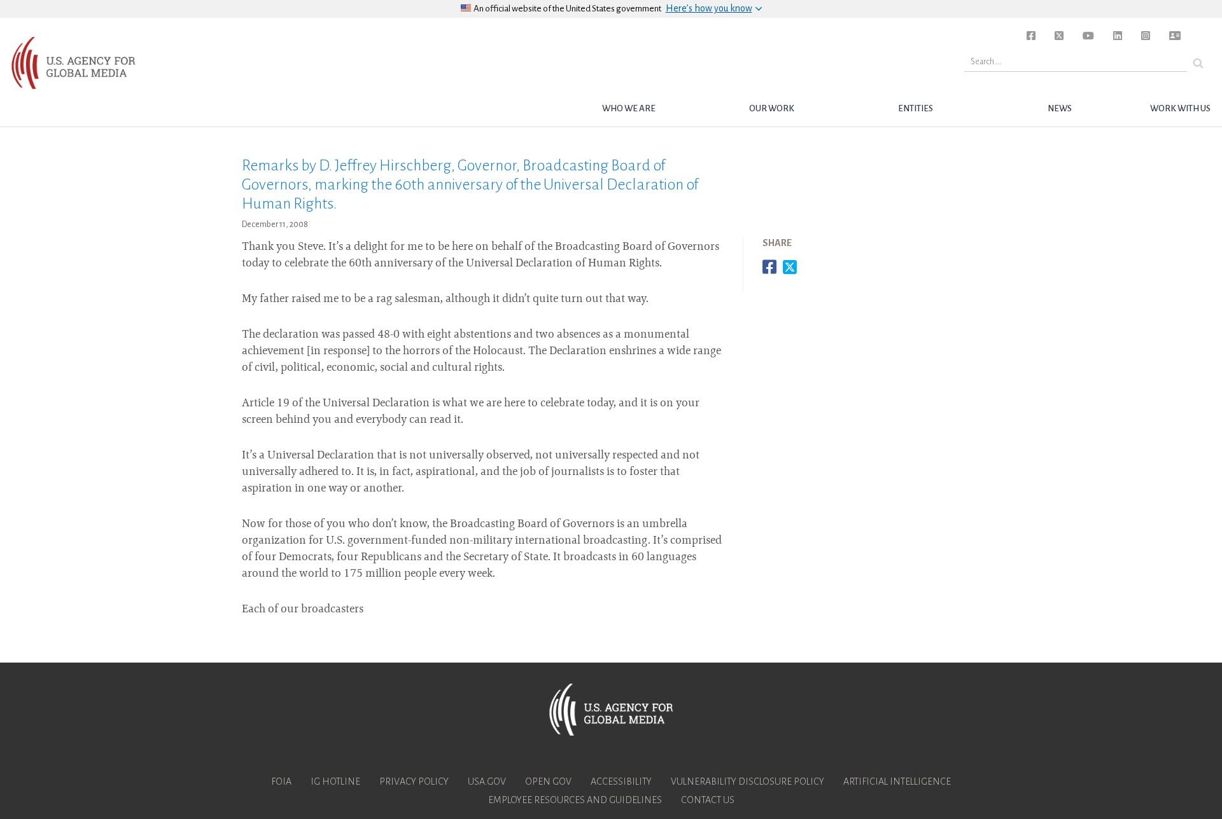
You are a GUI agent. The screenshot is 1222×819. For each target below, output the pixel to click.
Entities (915, 108)
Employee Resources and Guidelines (575, 800)
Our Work (771, 108)
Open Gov (548, 781)
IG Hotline (335, 781)
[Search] (1198, 63)
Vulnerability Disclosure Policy (747, 781)
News (1060, 108)
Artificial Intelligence (897, 781)
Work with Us (1180, 108)
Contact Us (707, 800)
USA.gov (487, 781)
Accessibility (621, 781)
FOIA (281, 781)
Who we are (629, 108)
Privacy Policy (414, 781)
